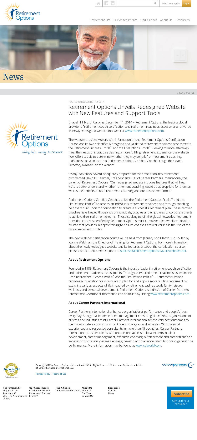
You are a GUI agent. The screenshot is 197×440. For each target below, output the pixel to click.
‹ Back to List (185, 93)
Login (186, 3)
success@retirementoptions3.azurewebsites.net (153, 251)
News (111, 393)
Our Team (87, 393)
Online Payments (11, 377)
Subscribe (181, 393)
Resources (182, 20)
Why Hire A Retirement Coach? (15, 397)
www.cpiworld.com (148, 345)
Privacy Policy (43, 373)
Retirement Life (100, 20)
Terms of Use (59, 373)
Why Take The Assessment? (10, 392)
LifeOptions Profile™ (39, 390)
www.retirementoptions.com (144, 131)
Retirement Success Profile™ (39, 394)
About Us (166, 20)
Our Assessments (125, 20)
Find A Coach (148, 20)
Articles (112, 390)
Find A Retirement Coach (68, 390)
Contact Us (87, 395)
